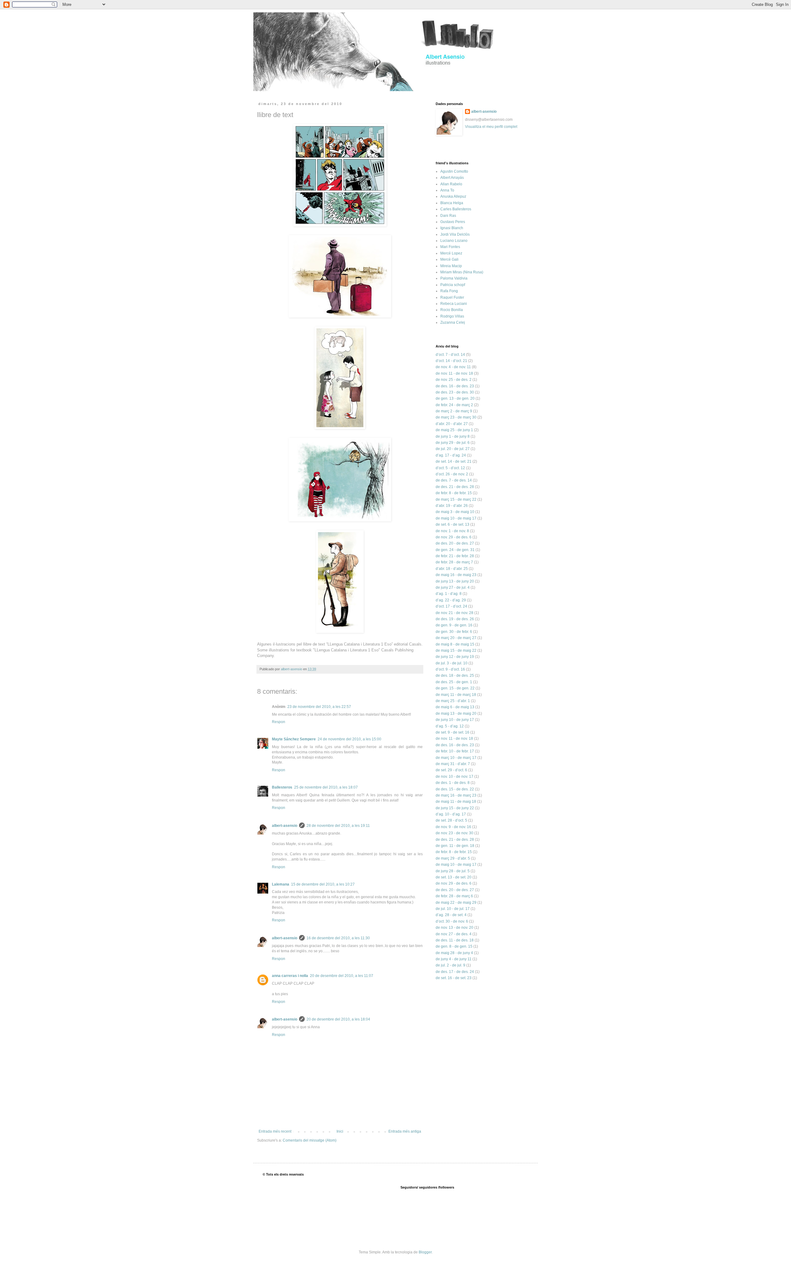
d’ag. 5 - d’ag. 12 (450, 726)
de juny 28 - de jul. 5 (453, 871)
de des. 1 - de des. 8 (453, 783)
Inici (339, 1131)
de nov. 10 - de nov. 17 (454, 776)
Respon (278, 722)
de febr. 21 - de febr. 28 (455, 556)
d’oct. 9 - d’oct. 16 (450, 669)
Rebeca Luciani (453, 303)
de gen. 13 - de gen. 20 (455, 398)
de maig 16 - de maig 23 (456, 575)
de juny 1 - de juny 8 (453, 436)
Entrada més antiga (404, 1131)
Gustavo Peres (452, 222)
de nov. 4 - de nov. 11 (453, 367)
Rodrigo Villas (452, 316)
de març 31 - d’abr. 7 (453, 764)
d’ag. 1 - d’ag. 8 (449, 593)
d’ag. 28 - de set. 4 (451, 915)
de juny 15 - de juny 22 (455, 808)
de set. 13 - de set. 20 (454, 877)
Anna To (447, 190)
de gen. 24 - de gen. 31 (455, 550)
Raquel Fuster (452, 297)
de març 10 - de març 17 (456, 758)
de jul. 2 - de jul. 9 (450, 965)
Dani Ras (448, 215)
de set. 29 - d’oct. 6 (451, 770)
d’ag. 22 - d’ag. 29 (451, 600)
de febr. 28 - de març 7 (454, 562)
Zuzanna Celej (452, 322)
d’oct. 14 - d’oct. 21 (451, 361)
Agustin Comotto (454, 171)
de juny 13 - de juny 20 (455, 581)
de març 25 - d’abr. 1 (453, 701)
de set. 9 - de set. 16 (452, 732)
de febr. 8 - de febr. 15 (454, 493)
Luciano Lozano (453, 240)
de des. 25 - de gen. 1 (454, 682)
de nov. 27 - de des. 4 (454, 934)
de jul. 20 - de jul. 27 (453, 449)
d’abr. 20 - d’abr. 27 (452, 424)
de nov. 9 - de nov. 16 (453, 827)
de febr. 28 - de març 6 (454, 896)
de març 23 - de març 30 (456, 417)
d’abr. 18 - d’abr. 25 (452, 568)
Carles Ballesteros (455, 209)
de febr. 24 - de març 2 (454, 405)
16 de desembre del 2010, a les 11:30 (338, 938)
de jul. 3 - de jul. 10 (451, 663)
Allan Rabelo (451, 184)
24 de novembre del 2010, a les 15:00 (349, 739)
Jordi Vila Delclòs (455, 234)
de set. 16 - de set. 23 (454, 978)
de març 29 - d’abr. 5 (453, 858)
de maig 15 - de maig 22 (456, 650)
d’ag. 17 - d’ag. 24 (451, 455)
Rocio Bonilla (451, 310)
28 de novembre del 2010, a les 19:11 (338, 825)
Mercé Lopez (451, 253)
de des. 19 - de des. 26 (455, 619)
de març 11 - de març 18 (456, 694)
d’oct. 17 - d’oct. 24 (451, 606)
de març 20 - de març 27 (456, 638)
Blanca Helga (451, 203)
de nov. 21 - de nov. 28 (454, 613)
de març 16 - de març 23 (456, 795)
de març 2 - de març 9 (454, 411)
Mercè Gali (449, 259)
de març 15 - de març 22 (456, 499)
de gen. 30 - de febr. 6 (454, 631)
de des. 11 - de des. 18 (455, 940)
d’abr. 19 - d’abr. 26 (452, 505)
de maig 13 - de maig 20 (456, 713)
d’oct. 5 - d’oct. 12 (450, 468)
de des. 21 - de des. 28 (455, 487)
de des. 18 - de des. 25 (455, 675)
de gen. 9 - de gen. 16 (454, 625)
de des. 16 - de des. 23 (455, 386)
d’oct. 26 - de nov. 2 (452, 474)
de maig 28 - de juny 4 (454, 953)
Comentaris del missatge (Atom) (309, 1140)
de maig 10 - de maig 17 (456, 518)
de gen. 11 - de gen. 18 (455, 846)
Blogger (425, 1252)
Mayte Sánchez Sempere (294, 739)
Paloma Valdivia (453, 278)
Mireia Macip (451, 266)
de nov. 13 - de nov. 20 (454, 927)
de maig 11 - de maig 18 (456, 801)
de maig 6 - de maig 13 (455, 707)
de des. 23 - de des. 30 (455, 392)
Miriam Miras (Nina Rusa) (461, 272)
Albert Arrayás (452, 177)
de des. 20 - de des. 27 (455, 543)
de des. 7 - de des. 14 (454, 480)
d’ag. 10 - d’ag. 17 (451, 814)
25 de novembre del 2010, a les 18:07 (326, 787)
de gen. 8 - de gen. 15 (454, 946)
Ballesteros (282, 787)
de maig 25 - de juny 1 (454, 430)
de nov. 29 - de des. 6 (454, 537)
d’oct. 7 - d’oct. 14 (450, 354)
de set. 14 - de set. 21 (454, 461)
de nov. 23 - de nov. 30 (454, 833)
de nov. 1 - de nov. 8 (452, 531)
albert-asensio (284, 825)
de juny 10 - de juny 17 (455, 720)
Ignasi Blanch (451, 228)
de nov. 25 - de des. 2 (454, 379)
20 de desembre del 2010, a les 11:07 (341, 976)
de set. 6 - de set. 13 (452, 524)
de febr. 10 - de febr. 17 (455, 751)
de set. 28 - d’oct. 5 (451, 820)
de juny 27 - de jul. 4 (453, 587)
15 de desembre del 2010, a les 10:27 (323, 884)
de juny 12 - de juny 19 (455, 657)
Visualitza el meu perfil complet (491, 126)
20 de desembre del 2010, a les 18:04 (338, 1019)
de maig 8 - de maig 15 (455, 644)
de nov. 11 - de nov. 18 (454, 373)
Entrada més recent (275, 1131)
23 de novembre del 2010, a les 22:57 (319, 707)
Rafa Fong (449, 291)
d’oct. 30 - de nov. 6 (452, 921)
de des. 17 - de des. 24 (455, 972)
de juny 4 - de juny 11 (454, 959)
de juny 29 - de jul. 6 (453, 442)
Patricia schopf (452, 285)
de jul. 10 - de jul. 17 (453, 909)
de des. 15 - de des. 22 (455, 789)
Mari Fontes (450, 247)
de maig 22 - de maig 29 (456, 902)
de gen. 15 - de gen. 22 (455, 688)
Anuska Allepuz (453, 196)
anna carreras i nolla (290, 976)
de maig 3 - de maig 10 (455, 512)
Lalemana (280, 884)
